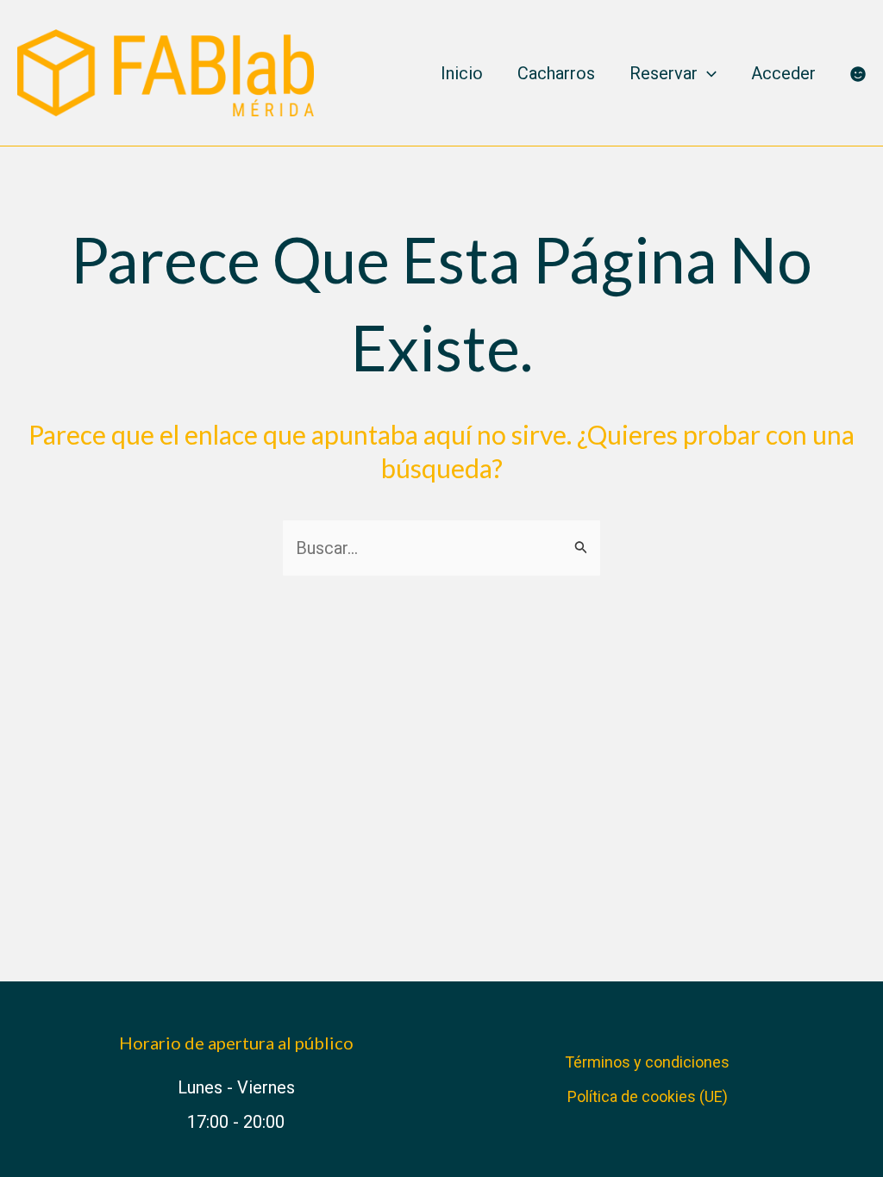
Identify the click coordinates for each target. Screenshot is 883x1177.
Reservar (663, 73)
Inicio (462, 73)
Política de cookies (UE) (647, 1096)
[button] (707, 73)
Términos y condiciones (647, 1062)
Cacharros (556, 73)
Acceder (783, 73)
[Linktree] (858, 74)
